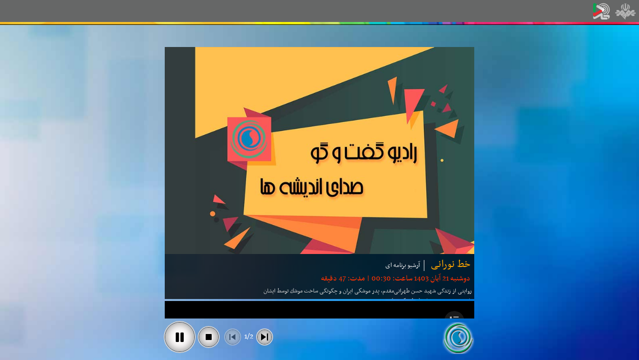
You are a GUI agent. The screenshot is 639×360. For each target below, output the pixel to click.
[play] (180, 337)
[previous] (232, 337)
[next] (264, 337)
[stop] (209, 337)
